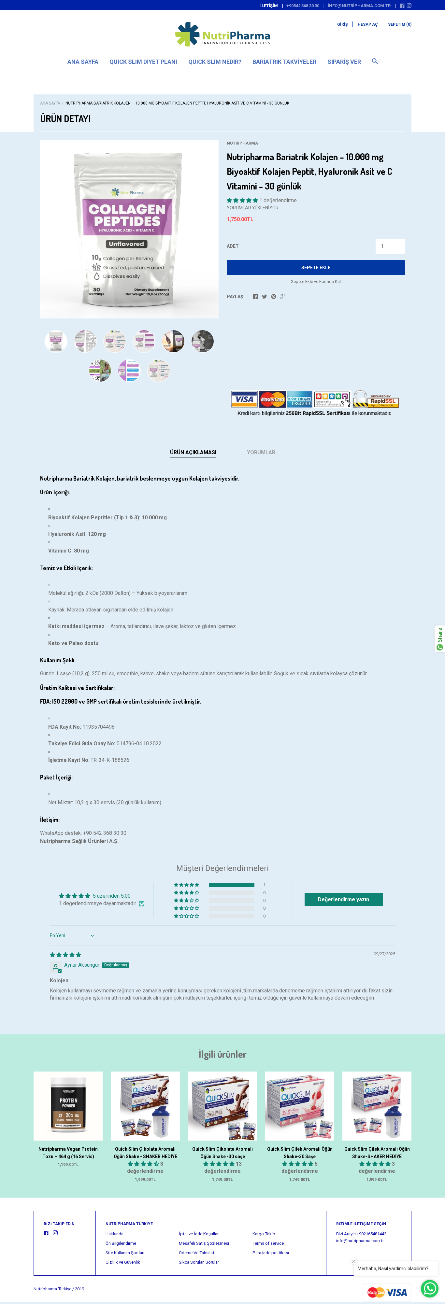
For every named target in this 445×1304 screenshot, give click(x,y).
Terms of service (268, 1243)
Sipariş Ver (344, 61)
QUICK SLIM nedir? (214, 61)
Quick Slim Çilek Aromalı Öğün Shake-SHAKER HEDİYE (377, 1152)
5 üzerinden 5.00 (112, 896)
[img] (65, 955)
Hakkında (114, 1233)
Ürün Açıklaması (193, 452)
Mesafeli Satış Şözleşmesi (204, 1243)
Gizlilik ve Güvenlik (123, 1262)
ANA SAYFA (82, 61)
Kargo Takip (263, 1233)
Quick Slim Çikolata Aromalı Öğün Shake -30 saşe (222, 1152)
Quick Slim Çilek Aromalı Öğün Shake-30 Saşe (300, 1152)
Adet (233, 246)
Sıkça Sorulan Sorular (199, 1262)
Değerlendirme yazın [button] (343, 899)
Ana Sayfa (50, 103)
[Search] (375, 64)
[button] (243, 200)
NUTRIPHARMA (242, 143)
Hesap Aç (368, 24)
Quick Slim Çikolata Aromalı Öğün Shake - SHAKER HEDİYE (145, 1152)
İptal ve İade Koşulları (199, 1233)
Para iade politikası (270, 1252)
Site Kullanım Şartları (125, 1252)
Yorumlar (261, 452)
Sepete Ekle (315, 267)
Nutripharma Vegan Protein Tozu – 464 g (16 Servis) (68, 1152)
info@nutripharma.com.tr (359, 5)
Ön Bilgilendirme (121, 1243)
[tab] (193, 452)
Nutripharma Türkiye (52, 1288)
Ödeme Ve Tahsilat (196, 1252)
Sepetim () (399, 24)
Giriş (342, 24)
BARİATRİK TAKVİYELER (284, 61)
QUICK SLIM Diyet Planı (143, 61)
